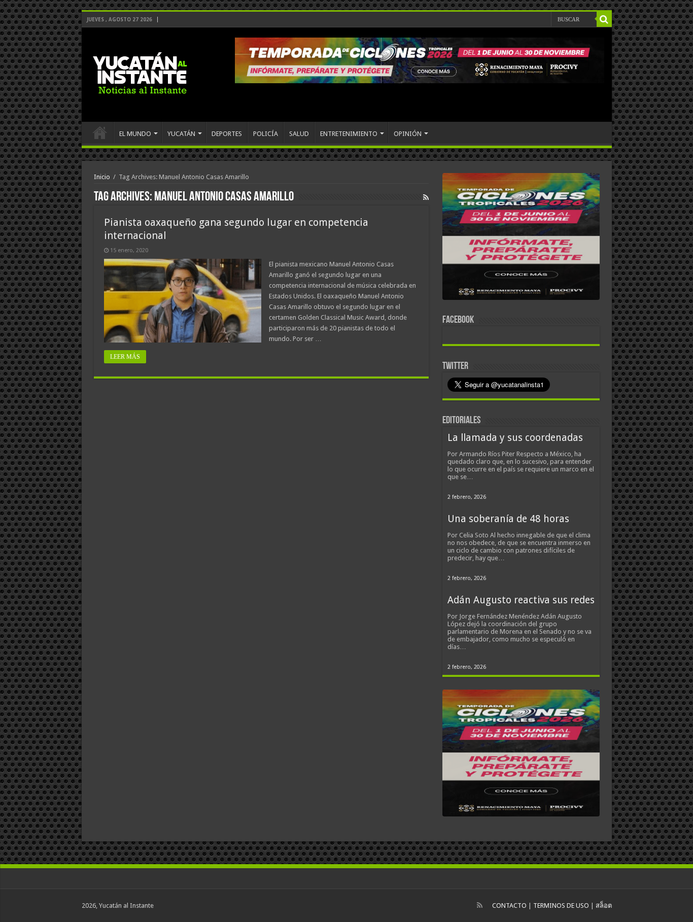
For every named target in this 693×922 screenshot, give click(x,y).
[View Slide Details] (521, 238)
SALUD (299, 134)
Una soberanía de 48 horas (508, 519)
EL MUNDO (135, 134)
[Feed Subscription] (426, 197)
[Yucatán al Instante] (140, 72)
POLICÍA (265, 134)
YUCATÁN (181, 134)
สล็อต (604, 905)
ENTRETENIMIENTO (348, 134)
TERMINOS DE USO (561, 905)
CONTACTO (509, 905)
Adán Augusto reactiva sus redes (521, 600)
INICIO (100, 132)
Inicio (102, 177)
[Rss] (479, 905)
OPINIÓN (408, 134)
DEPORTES (227, 134)
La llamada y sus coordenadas (515, 437)
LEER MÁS (125, 356)
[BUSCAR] (604, 19)
